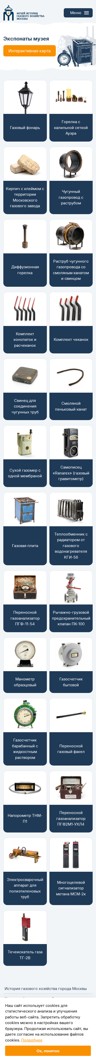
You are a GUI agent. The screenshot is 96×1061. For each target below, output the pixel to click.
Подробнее (31, 1040)
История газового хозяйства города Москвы (46, 988)
